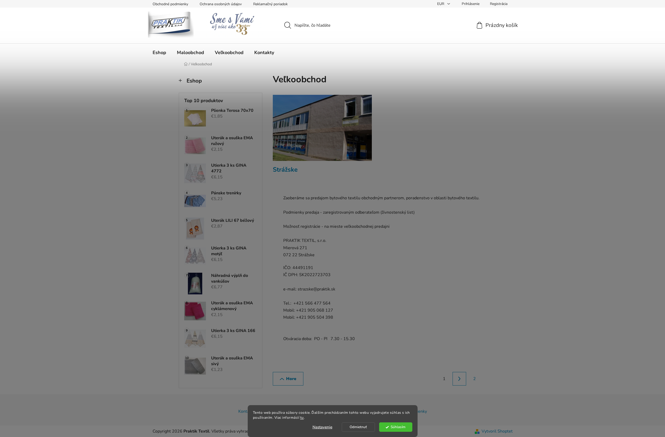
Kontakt (245, 411)
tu (302, 417)
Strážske (285, 169)
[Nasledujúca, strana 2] (459, 379)
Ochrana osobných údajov (221, 4)
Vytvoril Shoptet (497, 431)
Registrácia (498, 3)
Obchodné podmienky (170, 4)
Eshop (194, 80)
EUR (441, 3)
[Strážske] (322, 130)
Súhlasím (398, 426)
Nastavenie (322, 427)
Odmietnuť (358, 426)
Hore (291, 379)
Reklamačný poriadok (270, 4)
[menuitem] (159, 52)
